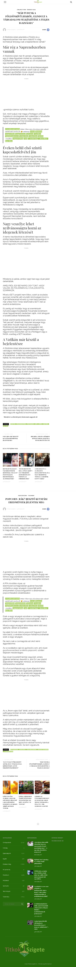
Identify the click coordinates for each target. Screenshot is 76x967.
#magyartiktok (10, 134)
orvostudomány (43, 749)
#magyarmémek (20, 134)
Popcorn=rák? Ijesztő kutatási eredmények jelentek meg (10, 438)
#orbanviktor (33, 136)
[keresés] (71, 2)
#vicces (32, 132)
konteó (12, 424)
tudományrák (8, 751)
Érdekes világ (31, 9)
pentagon (30, 424)
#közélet (40, 136)
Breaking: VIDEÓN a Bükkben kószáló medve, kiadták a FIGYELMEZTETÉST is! (40, 438)
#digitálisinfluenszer (12, 136)
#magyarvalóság (18, 139)
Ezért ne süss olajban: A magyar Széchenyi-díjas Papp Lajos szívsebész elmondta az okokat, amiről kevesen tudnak (10, 802)
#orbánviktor (23, 136)
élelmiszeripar (31, 749)
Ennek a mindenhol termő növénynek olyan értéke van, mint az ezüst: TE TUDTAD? (25, 800)
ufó (36, 424)
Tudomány (31, 495)
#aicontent (29, 134)
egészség (22, 749)
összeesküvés (21, 424)
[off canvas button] (5, 2)
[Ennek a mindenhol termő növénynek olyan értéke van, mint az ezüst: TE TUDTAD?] (26, 787)
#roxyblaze (37, 134)
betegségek (14, 749)
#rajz (25, 139)
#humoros (38, 132)
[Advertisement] (26, 94)
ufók (40, 424)
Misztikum (31, 825)
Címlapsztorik (21, 9)
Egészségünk (22, 495)
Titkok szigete (11, 29)
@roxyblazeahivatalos (12, 129)
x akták (45, 424)
